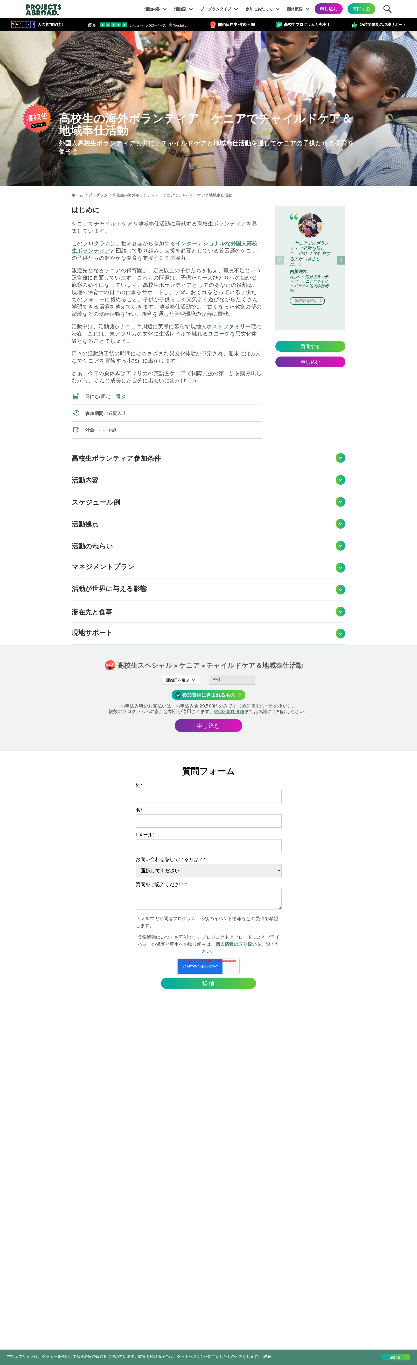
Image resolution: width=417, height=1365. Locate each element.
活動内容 (152, 9)
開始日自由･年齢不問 (236, 24)
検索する (388, 8)
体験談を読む (307, 300)
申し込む (328, 9)
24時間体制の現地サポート (383, 24)
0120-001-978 (229, 711)
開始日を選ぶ (177, 680)
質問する (361, 9)
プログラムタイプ (215, 9)
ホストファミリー (229, 326)
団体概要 (295, 9)
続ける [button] (395, 1357)
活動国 (180, 9)
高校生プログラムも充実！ (307, 24)
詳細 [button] (267, 1356)
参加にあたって (259, 9)
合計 (217, 679)
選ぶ (120, 396)
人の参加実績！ (51, 24)
